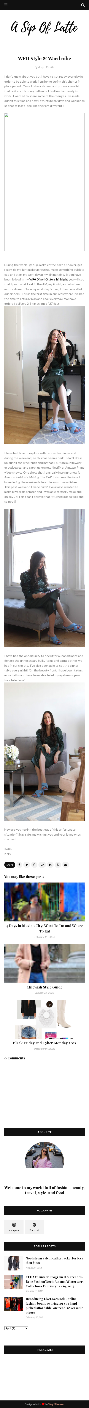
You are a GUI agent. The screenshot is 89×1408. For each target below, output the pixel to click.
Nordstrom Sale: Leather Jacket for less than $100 (54, 1260)
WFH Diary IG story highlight (48, 279)
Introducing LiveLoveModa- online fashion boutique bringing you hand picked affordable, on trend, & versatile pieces (54, 1306)
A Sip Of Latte (46, 67)
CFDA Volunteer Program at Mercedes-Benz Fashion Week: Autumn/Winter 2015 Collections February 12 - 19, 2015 (55, 1281)
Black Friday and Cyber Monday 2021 (44, 1042)
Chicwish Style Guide (44, 987)
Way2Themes (56, 1404)
